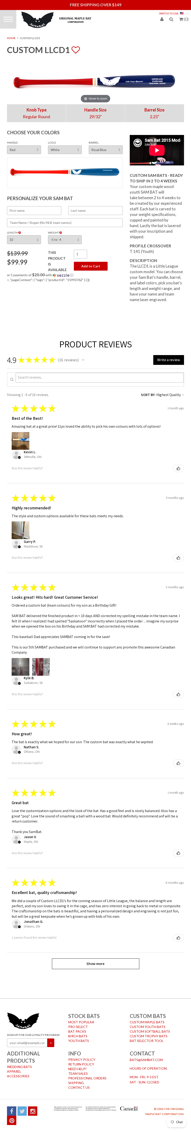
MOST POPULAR (81, 1022)
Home (11, 38)
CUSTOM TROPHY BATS (148, 1036)
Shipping (76, 1083)
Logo (52, 142)
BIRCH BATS (77, 1036)
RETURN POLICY (81, 1064)
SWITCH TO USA (168, 13)
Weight (53, 232)
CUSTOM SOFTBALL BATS (150, 1031)
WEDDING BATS (19, 1067)
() (186, 19)
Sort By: (148, 394)
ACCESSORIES (18, 1076)
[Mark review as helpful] (178, 468)
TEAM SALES (78, 1073)
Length (12, 232)
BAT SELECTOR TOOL (147, 1041)
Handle (12, 142)
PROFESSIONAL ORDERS (87, 1078)
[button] (65, 275)
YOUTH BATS (78, 1041)
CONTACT (142, 1053)
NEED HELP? (77, 1069)
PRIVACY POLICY (81, 1059)
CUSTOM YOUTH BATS (147, 1027)
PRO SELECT (78, 1027)
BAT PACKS (77, 1031)
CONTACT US (79, 1087)
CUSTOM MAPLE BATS (147, 1022)
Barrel (94, 142)
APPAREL (14, 1071)
